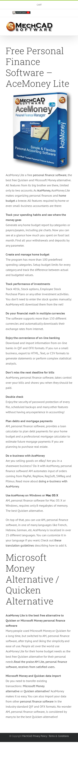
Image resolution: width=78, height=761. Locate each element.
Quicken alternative (36, 691)
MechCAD (27, 736)
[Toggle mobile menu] (70, 24)
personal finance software (49, 175)
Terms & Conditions (59, 736)
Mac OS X (52, 495)
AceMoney (43, 190)
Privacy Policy (40, 736)
